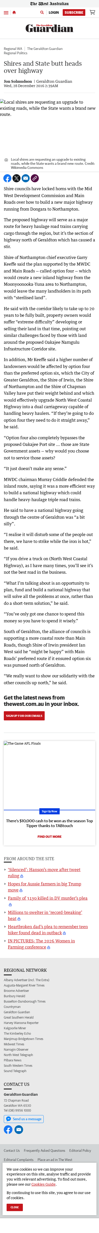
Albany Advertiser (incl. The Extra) (26, 980)
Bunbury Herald (14, 996)
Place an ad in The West (55, 1160)
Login (54, 12)
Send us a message (27, 1119)
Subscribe (74, 12)
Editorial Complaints (19, 1160)
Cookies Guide (43, 1184)
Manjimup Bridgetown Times (23, 1039)
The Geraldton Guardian (44, 49)
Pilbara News (12, 1060)
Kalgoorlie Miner (15, 1028)
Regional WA (13, 49)
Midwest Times (14, 1044)
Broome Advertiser (16, 991)
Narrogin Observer (16, 1049)
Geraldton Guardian (17, 1012)
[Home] (14, 12)
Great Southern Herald (19, 1017)
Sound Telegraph (15, 1071)
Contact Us (12, 1150)
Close (15, 1207)
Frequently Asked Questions (44, 1150)
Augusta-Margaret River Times (24, 985)
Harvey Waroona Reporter (21, 1023)
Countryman (12, 1007)
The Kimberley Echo (17, 1033)
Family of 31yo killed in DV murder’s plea (48, 898)
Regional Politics (15, 53)
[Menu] (6, 12)
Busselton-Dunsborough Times (24, 1001)
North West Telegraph (18, 1055)
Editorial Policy (80, 1150)
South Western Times (18, 1065)
